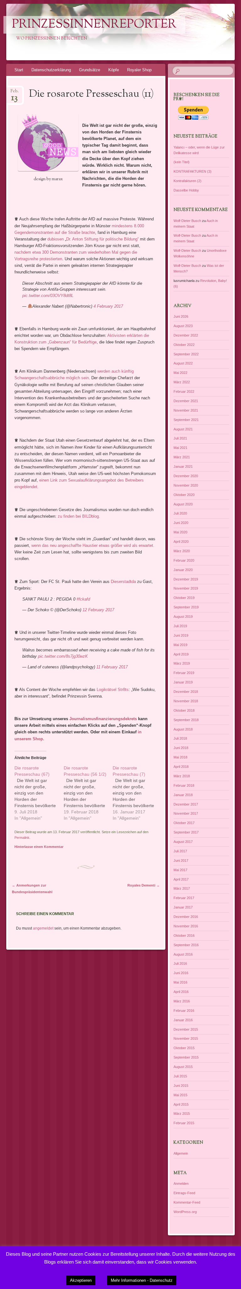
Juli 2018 (180, 738)
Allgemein (181, 1153)
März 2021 (182, 457)
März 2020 (182, 551)
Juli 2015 (180, 1076)
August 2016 (183, 954)
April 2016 (181, 992)
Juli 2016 (180, 963)
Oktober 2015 (184, 1048)
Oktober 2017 (184, 823)
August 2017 (183, 842)
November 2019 (186, 588)
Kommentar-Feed (187, 1202)
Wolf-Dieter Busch (187, 221)
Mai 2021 (180, 448)
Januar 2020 (183, 570)
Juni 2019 (181, 635)
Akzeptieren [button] (81, 1280)
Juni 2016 (181, 973)
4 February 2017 (108, 306)
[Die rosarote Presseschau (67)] (39, 793)
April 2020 (181, 541)
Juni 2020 (181, 523)
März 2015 (182, 1113)
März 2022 (182, 382)
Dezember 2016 (186, 917)
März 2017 (182, 888)
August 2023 (183, 326)
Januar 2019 (183, 682)
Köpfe (113, 69)
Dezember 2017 (186, 804)
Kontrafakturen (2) (187, 181)
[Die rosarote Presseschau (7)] (137, 793)
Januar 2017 (183, 907)
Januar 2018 (183, 795)
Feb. (15, 93)
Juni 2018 (181, 748)
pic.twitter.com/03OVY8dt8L (47, 295)
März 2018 (182, 776)
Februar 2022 (184, 391)
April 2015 (181, 1104)
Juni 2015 (181, 1085)
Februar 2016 (184, 1010)
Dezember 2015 (186, 1029)
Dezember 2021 (186, 401)
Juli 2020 (180, 513)
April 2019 (181, 654)
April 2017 (181, 879)
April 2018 (181, 767)
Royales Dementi (143, 885)
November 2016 (186, 926)
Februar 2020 (184, 560)
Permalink (21, 837)
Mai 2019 (180, 645)
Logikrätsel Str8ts (113, 689)
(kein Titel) (182, 162)
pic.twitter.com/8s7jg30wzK (63, 656)
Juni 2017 (181, 860)
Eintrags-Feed (184, 1193)
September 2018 (186, 720)
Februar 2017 (184, 898)
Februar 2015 (184, 1123)
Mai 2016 (180, 982)
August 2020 (183, 504)
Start (18, 69)
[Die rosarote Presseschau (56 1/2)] (88, 793)
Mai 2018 (180, 757)
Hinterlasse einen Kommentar (38, 847)
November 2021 (186, 410)
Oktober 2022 (184, 345)
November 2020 (186, 485)
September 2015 (186, 1057)
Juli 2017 (180, 851)
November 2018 (186, 701)
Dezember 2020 (186, 476)
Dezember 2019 (186, 579)
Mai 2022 (180, 373)
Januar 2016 (183, 1020)
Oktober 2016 (184, 935)
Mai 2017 (180, 870)
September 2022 (186, 354)
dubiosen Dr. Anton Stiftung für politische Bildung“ (93, 239)
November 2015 (186, 1038)
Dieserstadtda (123, 581)
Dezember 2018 (186, 691)
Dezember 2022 (186, 335)
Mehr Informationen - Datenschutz (142, 1280)
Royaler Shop (139, 69)
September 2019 (186, 607)
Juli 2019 (180, 626)
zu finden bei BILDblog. (79, 516)
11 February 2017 (112, 667)
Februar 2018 (184, 785)
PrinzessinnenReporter (94, 25)
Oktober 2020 (184, 495)
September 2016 (186, 945)
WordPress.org (185, 1212)
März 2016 (182, 1001)
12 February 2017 (98, 609)
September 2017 (186, 832)
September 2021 (186, 420)
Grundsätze (89, 69)
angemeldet (43, 928)
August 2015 (183, 1067)
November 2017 (186, 813)
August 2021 (183, 429)
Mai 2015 (180, 1095)
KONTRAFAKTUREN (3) (193, 171)
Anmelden (181, 1183)
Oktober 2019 (184, 598)
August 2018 (183, 729)
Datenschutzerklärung (51, 69)
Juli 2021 (180, 438)
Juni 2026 (181, 316)
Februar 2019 (184, 673)
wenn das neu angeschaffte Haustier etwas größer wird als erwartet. (92, 545)
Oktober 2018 (184, 710)
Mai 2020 (180, 532)
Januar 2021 (183, 466)
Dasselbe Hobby (186, 190)
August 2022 (183, 363)
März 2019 (182, 663)
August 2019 (183, 616)
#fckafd (83, 599)
